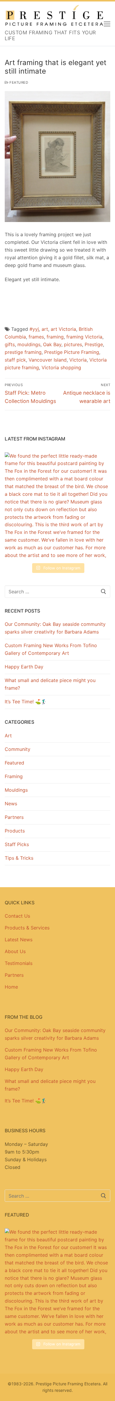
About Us (15, 951)
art (45, 329)
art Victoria (63, 329)
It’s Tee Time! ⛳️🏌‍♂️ (26, 701)
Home (11, 987)
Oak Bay (52, 344)
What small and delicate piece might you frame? (50, 684)
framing (55, 337)
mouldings (28, 344)
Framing (14, 776)
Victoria (78, 360)
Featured (18, 82)
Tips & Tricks (19, 858)
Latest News (18, 939)
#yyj (34, 329)
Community (17, 749)
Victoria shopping (61, 367)
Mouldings (16, 790)
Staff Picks (17, 844)
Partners (14, 817)
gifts (10, 344)
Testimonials (18, 963)
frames (36, 337)
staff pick (15, 360)
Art (8, 735)
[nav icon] (107, 23)
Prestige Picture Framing (71, 352)
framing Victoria (84, 337)
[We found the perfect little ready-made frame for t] (57, 505)
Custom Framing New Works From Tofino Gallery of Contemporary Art (51, 649)
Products (15, 831)
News (11, 803)
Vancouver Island (48, 360)
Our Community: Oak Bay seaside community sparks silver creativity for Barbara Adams (55, 628)
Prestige (94, 344)
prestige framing (23, 352)
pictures (73, 344)
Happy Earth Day (24, 667)
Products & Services (27, 928)
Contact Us (17, 916)
